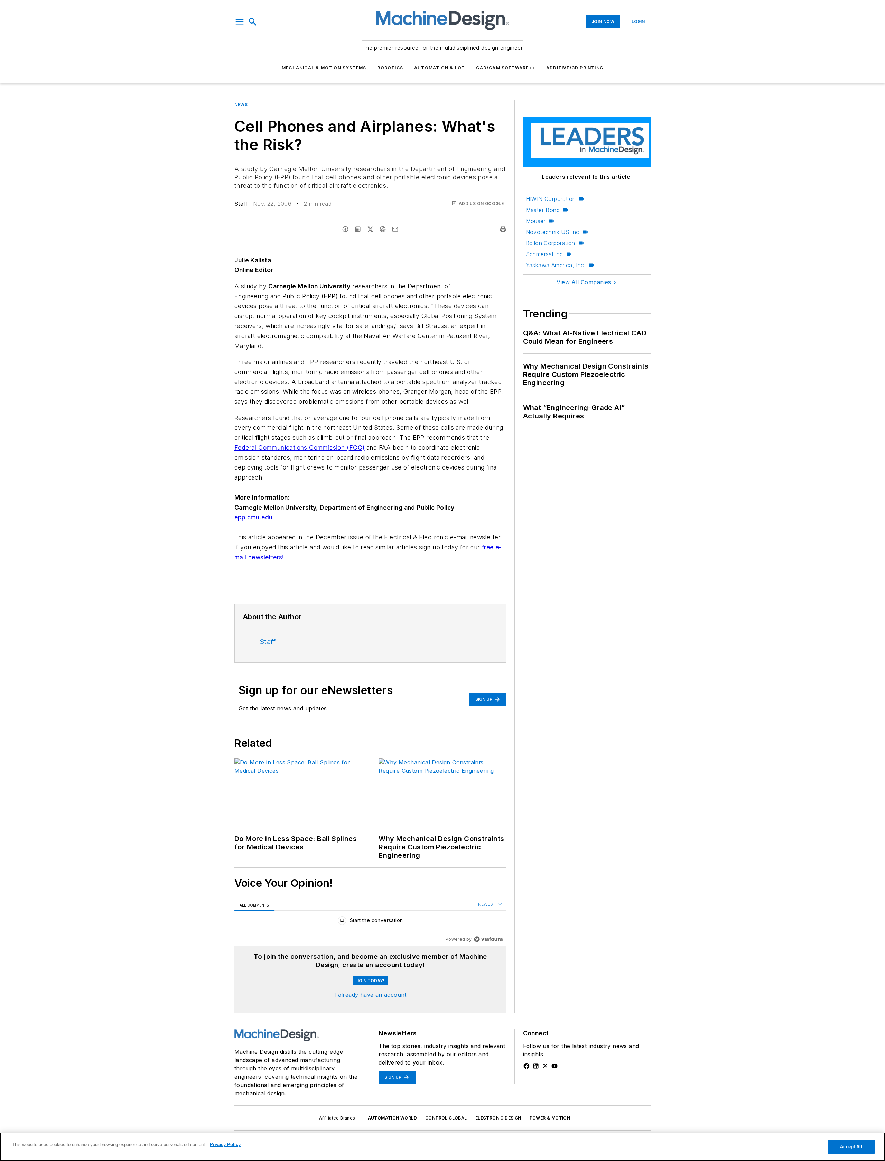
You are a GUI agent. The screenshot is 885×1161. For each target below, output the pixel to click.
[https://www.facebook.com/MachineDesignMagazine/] (526, 1065)
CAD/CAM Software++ (505, 68)
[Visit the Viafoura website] (488, 939)
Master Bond (543, 209)
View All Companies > (587, 282)
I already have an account (370, 994)
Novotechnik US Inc (552, 232)
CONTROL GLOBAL (446, 1118)
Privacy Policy (225, 1144)
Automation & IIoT (439, 68)
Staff (241, 203)
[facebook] (345, 229)
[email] (395, 229)
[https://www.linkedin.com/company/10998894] (535, 1065)
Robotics (390, 68)
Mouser (536, 220)
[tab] (254, 904)
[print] (503, 229)
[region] (370, 922)
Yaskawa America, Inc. (556, 265)
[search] (253, 22)
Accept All (851, 1146)
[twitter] (370, 229)
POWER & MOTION (550, 1118)
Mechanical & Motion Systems (324, 68)
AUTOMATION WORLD (392, 1118)
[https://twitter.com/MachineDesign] (545, 1065)
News (241, 104)
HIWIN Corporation (551, 198)
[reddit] (382, 229)
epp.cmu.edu (253, 517)
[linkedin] (357, 229)
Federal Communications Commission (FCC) (299, 447)
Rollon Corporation (550, 243)
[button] (239, 22)
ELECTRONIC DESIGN (498, 1118)
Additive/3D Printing (574, 68)
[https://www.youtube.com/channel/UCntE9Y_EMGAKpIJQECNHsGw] (554, 1065)
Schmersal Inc (544, 254)
